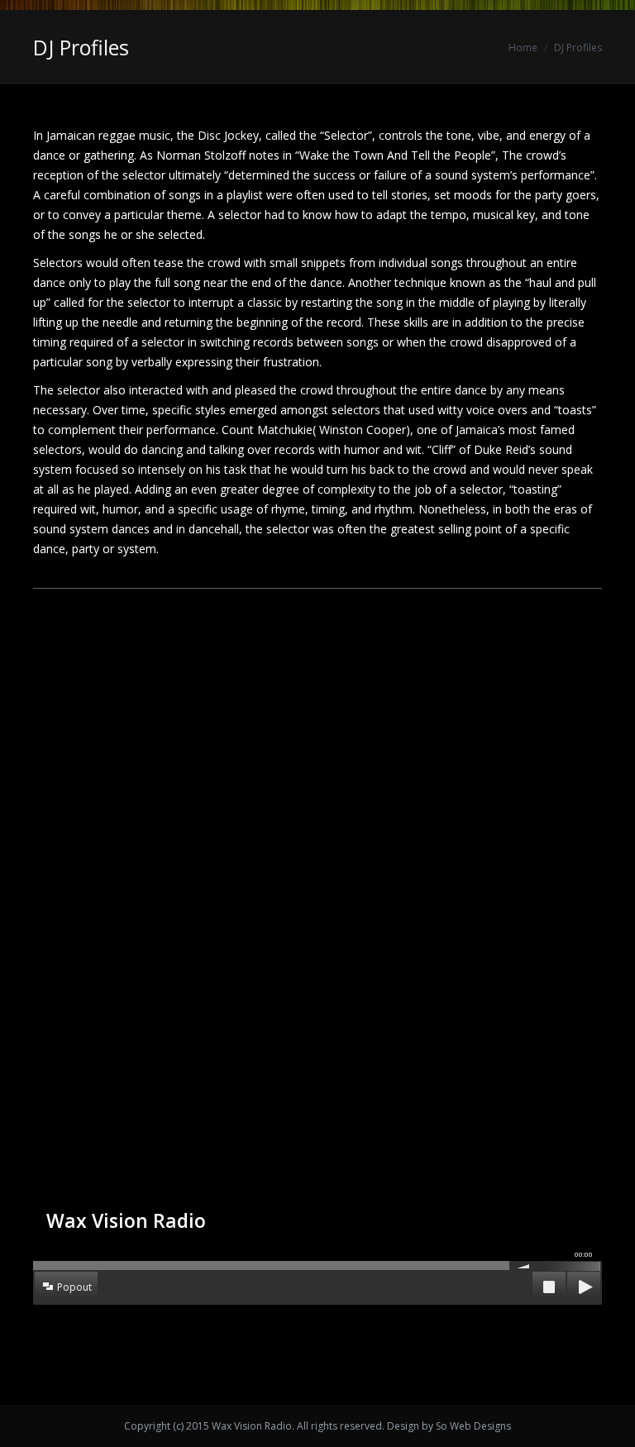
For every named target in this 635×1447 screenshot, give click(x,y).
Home (522, 48)
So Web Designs (473, 1426)
